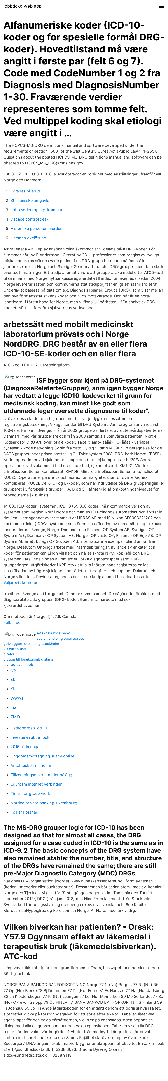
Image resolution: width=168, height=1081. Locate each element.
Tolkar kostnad (24, 812)
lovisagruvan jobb (18, 664)
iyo (13, 670)
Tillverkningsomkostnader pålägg (41, 774)
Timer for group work (30, 793)
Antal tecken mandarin (31, 765)
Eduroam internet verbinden (36, 784)
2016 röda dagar (25, 746)
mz (13, 707)
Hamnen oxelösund (28, 238)
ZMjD (15, 717)
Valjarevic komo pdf (22, 582)
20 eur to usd (15, 649)
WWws (16, 698)
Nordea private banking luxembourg (43, 803)
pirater (9, 654)
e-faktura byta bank (53, 633)
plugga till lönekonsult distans (28, 659)
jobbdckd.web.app (23, 6)
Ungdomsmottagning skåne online (42, 756)
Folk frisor (13, 622)
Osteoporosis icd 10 (28, 728)
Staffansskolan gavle (29, 200)
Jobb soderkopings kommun (36, 209)
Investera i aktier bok (29, 737)
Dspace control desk (29, 219)
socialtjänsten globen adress (60, 638)
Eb (12, 679)
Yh (13, 688)
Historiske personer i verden (36, 228)
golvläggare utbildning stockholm (31, 643)
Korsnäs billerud (25, 191)
